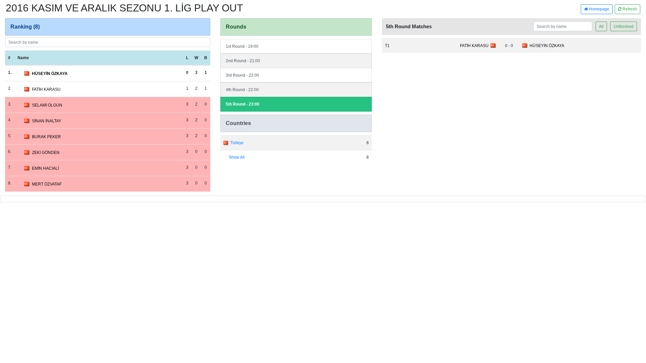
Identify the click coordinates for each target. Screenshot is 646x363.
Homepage (598, 9)
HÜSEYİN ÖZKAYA (50, 73)
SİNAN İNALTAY (46, 121)
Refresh (629, 9)
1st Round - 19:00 (242, 46)
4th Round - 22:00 (242, 89)
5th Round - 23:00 (242, 104)
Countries (238, 123)
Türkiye (237, 142)
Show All (237, 157)
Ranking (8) (25, 27)
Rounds (236, 27)
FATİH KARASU (46, 89)
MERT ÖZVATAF (47, 184)
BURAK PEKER (46, 136)
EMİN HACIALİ (45, 168)
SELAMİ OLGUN (47, 105)
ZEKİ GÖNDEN (46, 152)
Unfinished (624, 26)
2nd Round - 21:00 (243, 60)
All (601, 26)
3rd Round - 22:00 (242, 75)
